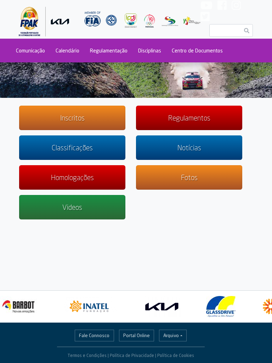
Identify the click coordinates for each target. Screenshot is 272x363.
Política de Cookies (175, 355)
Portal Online (136, 335)
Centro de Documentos (197, 51)
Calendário (67, 51)
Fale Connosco (94, 335)
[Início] (44, 19)
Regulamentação (109, 51)
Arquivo (171, 335)
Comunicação (30, 51)
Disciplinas (149, 51)
